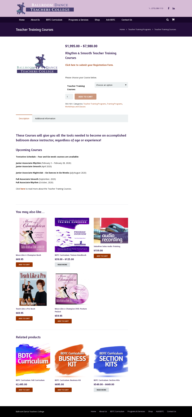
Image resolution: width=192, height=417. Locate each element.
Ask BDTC (160, 411)
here (23, 188)
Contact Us (171, 411)
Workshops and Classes (75, 106)
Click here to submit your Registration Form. (89, 64)
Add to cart (24, 264)
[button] (54, 48)
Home (122, 29)
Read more (62, 264)
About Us (103, 411)
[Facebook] (168, 8)
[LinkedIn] (173, 8)
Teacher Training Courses (76, 88)
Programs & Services (136, 411)
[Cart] (173, 19)
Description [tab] (24, 118)
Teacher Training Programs (139, 29)
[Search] (167, 19)
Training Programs (114, 104)
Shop (150, 411)
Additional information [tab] (45, 118)
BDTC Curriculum (117, 411)
